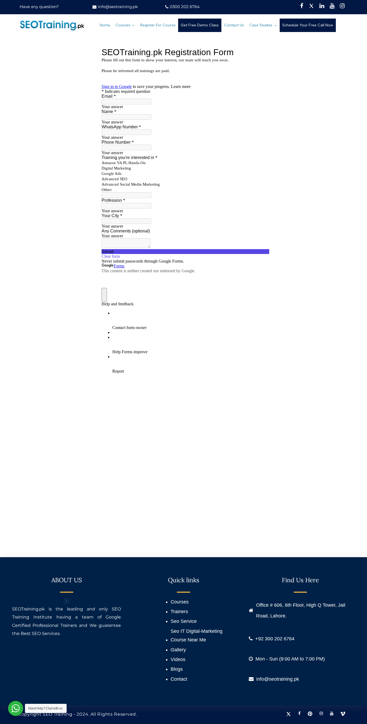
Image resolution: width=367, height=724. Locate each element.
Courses (180, 602)
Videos (178, 659)
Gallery (178, 649)
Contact (179, 679)
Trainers (179, 611)
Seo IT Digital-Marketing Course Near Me (196, 635)
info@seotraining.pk (118, 6)
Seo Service (184, 621)
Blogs (177, 669)
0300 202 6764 (185, 6)
